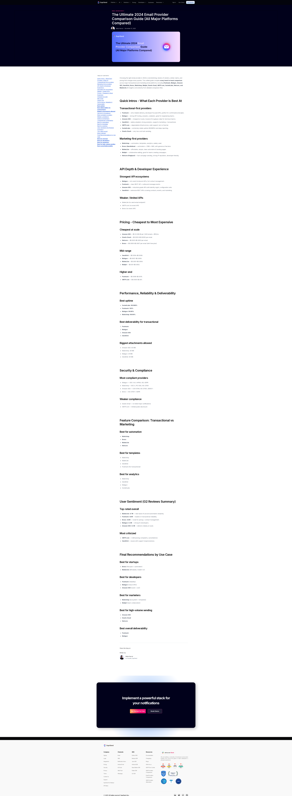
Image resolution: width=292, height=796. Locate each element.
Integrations (106, 761)
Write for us (148, 764)
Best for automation (103, 122)
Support (105, 779)
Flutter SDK (134, 770)
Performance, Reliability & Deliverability (104, 103)
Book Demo (155, 711)
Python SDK (134, 755)
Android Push (121, 764)
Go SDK (134, 773)
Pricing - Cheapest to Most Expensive (105, 94)
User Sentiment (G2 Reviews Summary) (105, 128)
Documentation (149, 755)
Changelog (148, 758)
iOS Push (120, 767)
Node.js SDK (135, 758)
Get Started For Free (138, 711)
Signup (105, 755)
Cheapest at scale (102, 97)
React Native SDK (136, 767)
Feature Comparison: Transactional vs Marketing (105, 119)
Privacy (105, 770)
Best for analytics (102, 126)
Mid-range (100, 98)
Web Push (120, 770)
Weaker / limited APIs (103, 91)
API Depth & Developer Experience (104, 86)
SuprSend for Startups (109, 782)
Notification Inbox (122, 761)
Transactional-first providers (105, 82)
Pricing (134, 2)
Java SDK (134, 761)
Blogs (147, 761)
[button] (114, 2)
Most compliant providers (104, 115)
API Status (106, 785)
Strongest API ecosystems (105, 89)
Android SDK (135, 764)
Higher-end (100, 100)
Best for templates (102, 124)
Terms (105, 773)
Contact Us (106, 776)
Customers (151, 2)
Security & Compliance (103, 113)
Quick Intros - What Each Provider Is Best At (104, 79)
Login (105, 758)
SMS (119, 758)
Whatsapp (120, 773)
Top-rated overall (102, 131)
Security (105, 767)
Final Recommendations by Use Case (106, 136)
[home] (102, 2)
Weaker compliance (103, 117)
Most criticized (101, 133)
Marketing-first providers (104, 84)
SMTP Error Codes (150, 767)
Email (119, 755)
